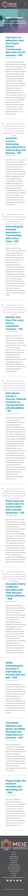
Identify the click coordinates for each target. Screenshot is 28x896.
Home (14, 852)
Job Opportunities (14, 865)
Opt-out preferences (14, 867)
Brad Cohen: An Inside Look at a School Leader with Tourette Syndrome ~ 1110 (15, 506)
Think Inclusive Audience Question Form (14, 877)
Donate (14, 875)
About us (14, 854)
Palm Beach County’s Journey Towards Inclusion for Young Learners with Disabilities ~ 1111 (16, 402)
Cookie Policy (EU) (14, 871)
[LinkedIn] (14, 880)
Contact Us (14, 863)
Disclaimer (14, 873)
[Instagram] (11, 880)
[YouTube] (17, 880)
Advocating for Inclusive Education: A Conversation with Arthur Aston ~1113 (14, 234)
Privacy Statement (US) (14, 869)
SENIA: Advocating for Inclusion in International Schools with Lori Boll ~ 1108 (15, 670)
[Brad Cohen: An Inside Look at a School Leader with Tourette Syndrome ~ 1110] (14, 493)
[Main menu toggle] (24, 4)
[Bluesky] (20, 880)
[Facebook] (7, 880)
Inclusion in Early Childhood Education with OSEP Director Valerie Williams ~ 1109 (16, 591)
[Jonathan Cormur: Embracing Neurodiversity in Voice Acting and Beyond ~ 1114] (14, 130)
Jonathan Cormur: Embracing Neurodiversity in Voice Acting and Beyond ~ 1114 (16, 146)
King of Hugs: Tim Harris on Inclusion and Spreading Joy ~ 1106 (16, 786)
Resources (14, 861)
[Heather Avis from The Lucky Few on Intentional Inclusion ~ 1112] (14, 310)
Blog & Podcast (14, 858)
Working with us (14, 856)
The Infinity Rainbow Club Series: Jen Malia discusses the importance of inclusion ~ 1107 (15, 730)
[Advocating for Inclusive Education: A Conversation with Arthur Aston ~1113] (14, 219)
